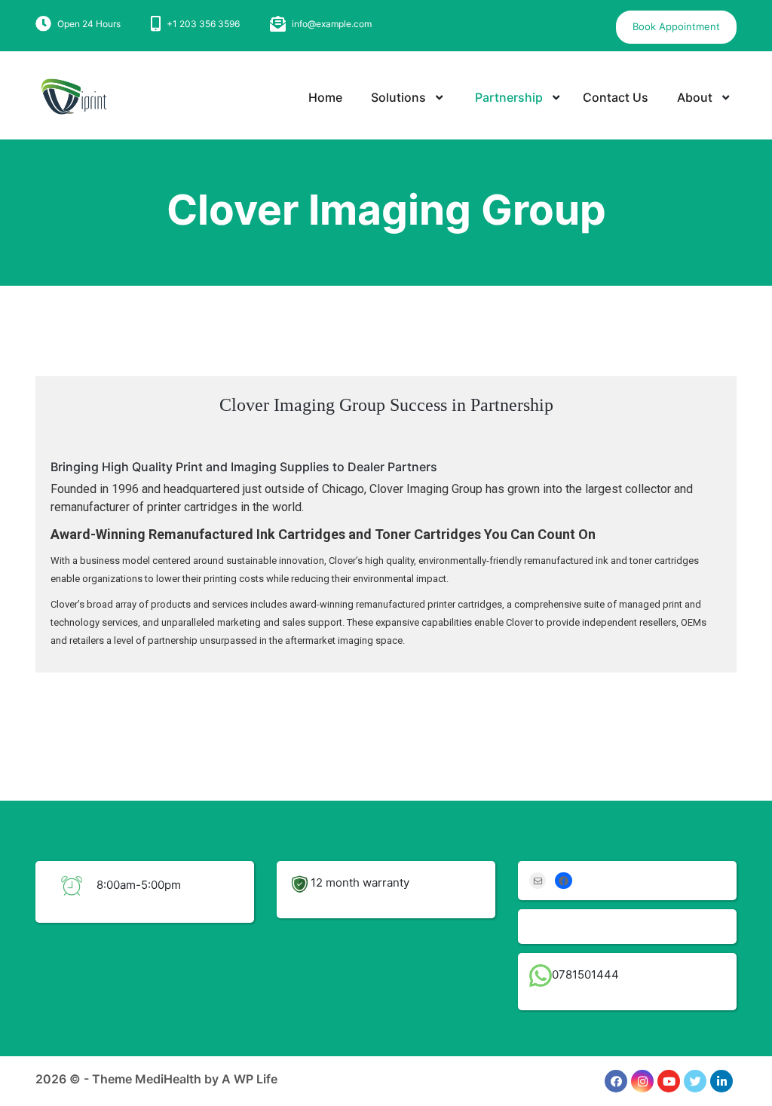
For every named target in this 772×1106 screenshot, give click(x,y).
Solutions (398, 97)
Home (325, 97)
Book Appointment (676, 26)
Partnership (509, 97)
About (694, 97)
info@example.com (332, 23)
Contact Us (615, 97)
